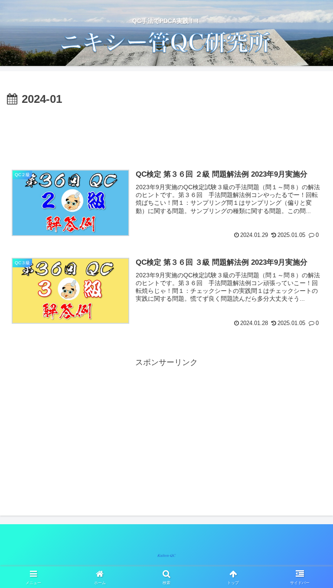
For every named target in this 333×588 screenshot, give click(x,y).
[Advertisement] (166, 133)
